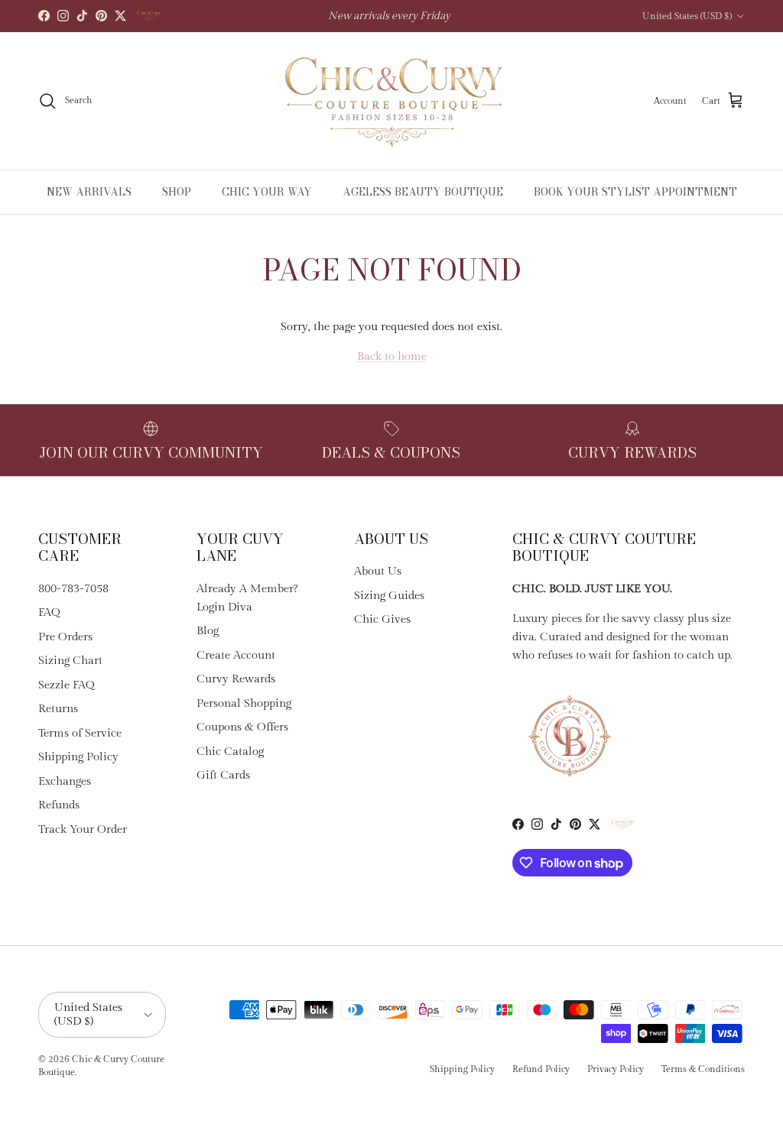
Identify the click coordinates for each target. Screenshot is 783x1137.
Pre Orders (65, 636)
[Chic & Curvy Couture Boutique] (391, 100)
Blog (208, 630)
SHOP (176, 191)
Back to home (392, 356)
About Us (377, 571)
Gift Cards (223, 775)
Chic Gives (382, 619)
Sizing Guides (389, 595)
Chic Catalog (230, 751)
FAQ (49, 612)
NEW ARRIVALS (89, 191)
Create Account (236, 655)
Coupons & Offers (242, 727)
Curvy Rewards (236, 678)
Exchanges (64, 781)
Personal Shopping (244, 703)
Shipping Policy (78, 756)
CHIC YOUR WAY (267, 191)
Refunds (59, 804)
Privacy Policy (615, 1069)
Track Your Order (82, 829)
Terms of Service (80, 733)
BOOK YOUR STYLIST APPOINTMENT (635, 191)
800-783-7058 (73, 588)
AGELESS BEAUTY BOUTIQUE (423, 191)
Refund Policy (541, 1069)
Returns (58, 708)
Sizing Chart (70, 660)
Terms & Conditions (703, 1069)
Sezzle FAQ (66, 685)
